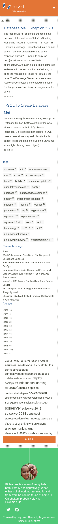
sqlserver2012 (30, 216)
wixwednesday (44, 433)
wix (33, 433)
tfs (50, 418)
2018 (6, 329)
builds (20, 181)
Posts (5, 251)
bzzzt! (19, 6)
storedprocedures (15, 418)
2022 (6, 313)
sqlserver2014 (13, 222)
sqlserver (11, 216)
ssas (29, 222)
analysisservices (39, 169)
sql (25, 210)
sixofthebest (12, 397)
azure (18, 175)
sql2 (12, 402)
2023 (6, 310)
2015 (6, 341)
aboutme (10, 169)
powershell (11, 210)
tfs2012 (27, 228)
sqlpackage (39, 210)
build (8, 181)
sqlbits (29, 402)
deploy (9, 198)
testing (44, 418)
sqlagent (20, 402)
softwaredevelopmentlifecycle (35, 397)
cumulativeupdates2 (16, 187)
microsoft (10, 204)
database (10, 193)
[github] (17, 509)
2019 (6, 325)
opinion (39, 204)
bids (35, 365)
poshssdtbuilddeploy (16, 393)
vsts (28, 433)
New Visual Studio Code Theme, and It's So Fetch (27, 269)
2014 (6, 345)
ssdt (40, 222)
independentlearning (30, 198)
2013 (6, 349)
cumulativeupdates (39, 181)
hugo (19, 517)
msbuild (25, 204)
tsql (39, 228)
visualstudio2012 (42, 240)
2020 (6, 321)
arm (7, 175)
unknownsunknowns (17, 234)
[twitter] (8, 509)
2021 (6, 317)
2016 (6, 337)
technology (11, 228)
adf (22, 169)
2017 (6, 333)
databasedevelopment (33, 193)
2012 (6, 353)
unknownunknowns (16, 240)
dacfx (36, 187)
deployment (11, 383)
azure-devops (35, 175)
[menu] (52, 8)
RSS (30, 439)
